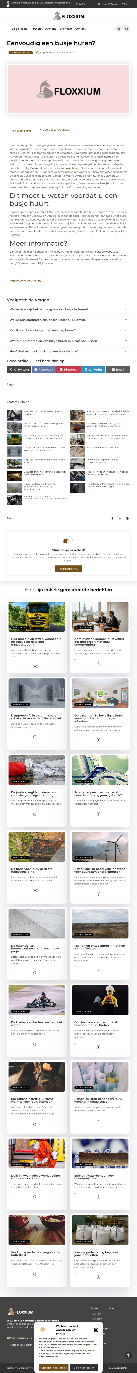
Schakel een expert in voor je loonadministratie (102, 461)
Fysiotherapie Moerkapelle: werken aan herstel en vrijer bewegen (108, 485)
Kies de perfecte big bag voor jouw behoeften (96, 1254)
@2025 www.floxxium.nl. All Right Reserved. (30, 1368)
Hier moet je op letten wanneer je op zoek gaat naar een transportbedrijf (43, 436)
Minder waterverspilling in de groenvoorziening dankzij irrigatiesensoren (40, 486)
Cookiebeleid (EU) (118, 1368)
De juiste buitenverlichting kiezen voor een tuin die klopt (45, 473)
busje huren (72, 168)
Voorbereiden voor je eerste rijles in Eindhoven (43, 412)
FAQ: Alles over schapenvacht (103, 447)
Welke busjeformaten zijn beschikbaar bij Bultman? (68, 320)
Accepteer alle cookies (54, 1367)
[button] (96, 1330)
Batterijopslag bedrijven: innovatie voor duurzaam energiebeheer (99, 870)
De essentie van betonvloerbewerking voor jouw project (35, 948)
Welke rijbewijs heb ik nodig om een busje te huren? (68, 309)
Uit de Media (19, 28)
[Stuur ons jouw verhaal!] (68, 540)
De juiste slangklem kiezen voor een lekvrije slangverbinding (35, 794)
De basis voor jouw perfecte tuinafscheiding (31, 870)
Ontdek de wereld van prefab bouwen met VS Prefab (96, 1024)
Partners (36, 28)
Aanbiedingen (21, 52)
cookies (91, 1350)
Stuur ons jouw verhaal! (68, 550)
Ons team (65, 28)
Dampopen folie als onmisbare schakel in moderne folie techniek (45, 448)
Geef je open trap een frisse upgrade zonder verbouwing (43, 424)
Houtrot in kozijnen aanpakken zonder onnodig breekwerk (108, 473)
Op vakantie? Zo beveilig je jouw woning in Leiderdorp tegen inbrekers (98, 718)
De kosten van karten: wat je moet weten (36, 1024)
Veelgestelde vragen (57, 129)
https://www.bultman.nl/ (25, 280)
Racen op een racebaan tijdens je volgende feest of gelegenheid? (105, 424)
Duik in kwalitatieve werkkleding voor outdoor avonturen (35, 1177)
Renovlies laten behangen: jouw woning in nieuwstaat (98, 1100)
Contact (80, 28)
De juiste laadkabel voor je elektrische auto (44, 461)
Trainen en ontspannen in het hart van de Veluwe (99, 947)
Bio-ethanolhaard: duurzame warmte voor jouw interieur (32, 1100)
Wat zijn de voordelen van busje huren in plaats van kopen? (68, 341)
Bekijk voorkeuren (84, 1367)
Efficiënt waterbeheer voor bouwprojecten (94, 1177)
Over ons (50, 28)
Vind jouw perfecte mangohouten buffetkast (36, 1254)
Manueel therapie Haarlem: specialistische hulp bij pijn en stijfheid (45, 497)
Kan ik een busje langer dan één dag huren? (68, 330)
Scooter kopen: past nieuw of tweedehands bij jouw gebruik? (98, 794)
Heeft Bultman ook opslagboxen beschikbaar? (68, 351)
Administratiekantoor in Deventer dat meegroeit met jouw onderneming (107, 436)
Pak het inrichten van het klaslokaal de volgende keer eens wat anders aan (108, 412)
